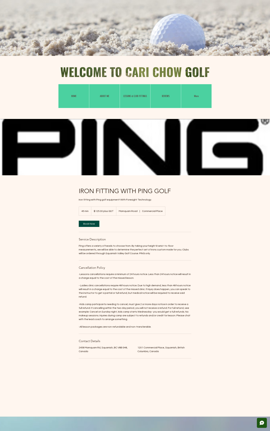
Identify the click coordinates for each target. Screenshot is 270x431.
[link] (89, 224)
